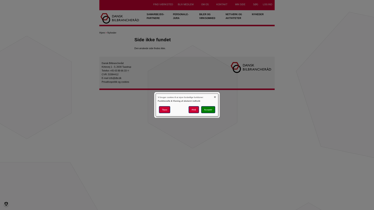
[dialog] (187, 105)
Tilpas (164, 109)
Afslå (194, 109)
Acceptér (208, 109)
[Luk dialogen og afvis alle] (215, 96)
